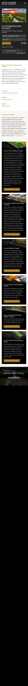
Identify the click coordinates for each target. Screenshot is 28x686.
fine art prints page (18, 135)
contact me (16, 130)
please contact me (21, 53)
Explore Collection (14, 377)
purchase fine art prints (11, 50)
